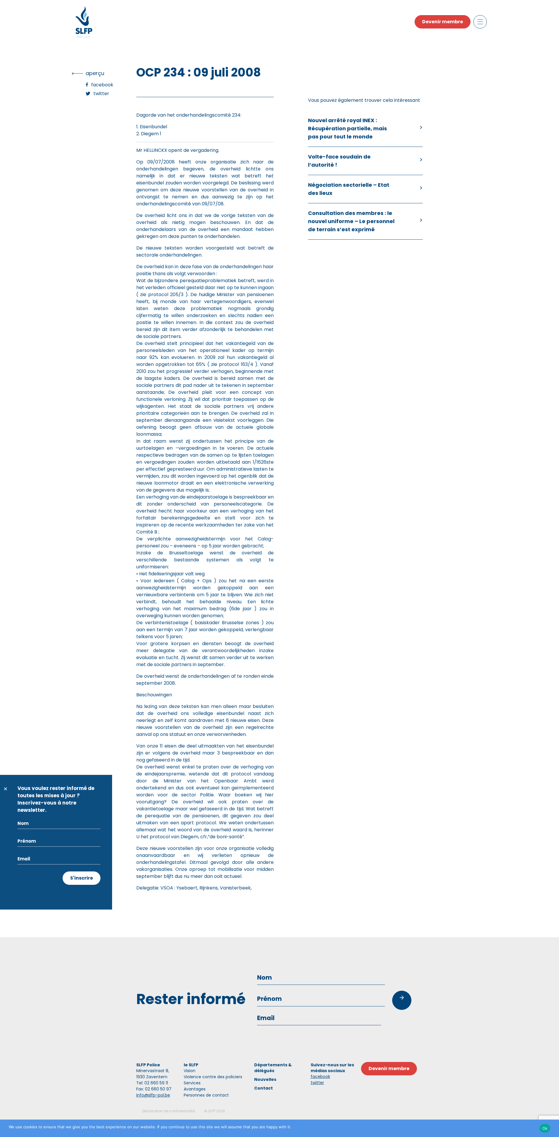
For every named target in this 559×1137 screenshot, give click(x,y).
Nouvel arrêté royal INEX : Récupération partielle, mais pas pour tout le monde (347, 128)
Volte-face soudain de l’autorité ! (339, 160)
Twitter (101, 93)
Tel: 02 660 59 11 (152, 1083)
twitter (317, 1083)
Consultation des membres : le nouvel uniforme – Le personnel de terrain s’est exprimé (351, 221)
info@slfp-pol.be (153, 1095)
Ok (545, 1128)
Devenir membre (442, 21)
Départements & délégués (273, 1068)
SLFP (211, 1110)
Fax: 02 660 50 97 (153, 1089)
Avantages (195, 1089)
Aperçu (95, 73)
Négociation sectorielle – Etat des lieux (348, 189)
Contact (263, 1088)
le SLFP (191, 1065)
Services (192, 1083)
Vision (189, 1071)
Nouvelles (265, 1079)
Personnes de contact (206, 1095)
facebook (320, 1076)
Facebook (102, 84)
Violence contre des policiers (213, 1077)
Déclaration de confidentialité (168, 1110)
